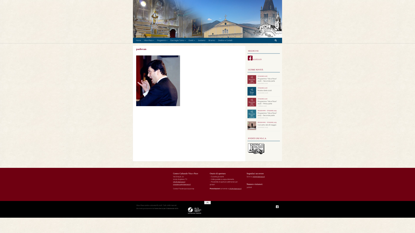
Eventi (191, 40)
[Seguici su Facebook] (277, 206)
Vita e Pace (148, 40)
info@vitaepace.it (179, 182)
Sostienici (201, 40)
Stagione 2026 (262, 76)
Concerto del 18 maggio (267, 125)
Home (138, 40)
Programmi (161, 40)
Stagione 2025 (271, 110)
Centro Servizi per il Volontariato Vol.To (166, 208)
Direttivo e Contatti (225, 40)
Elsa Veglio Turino (177, 40)
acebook (257, 59)
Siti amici (211, 40)
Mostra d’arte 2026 (265, 90)
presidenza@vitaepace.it (182, 184)
